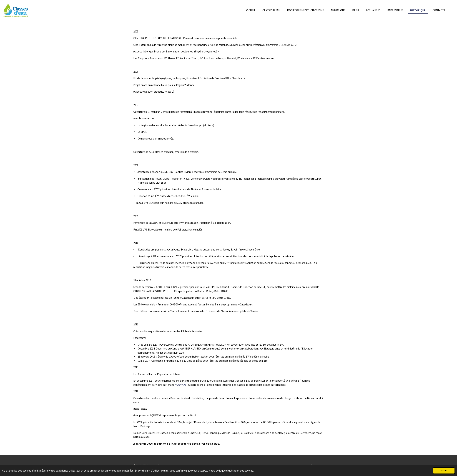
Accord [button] (443, 470)
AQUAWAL (180, 384)
